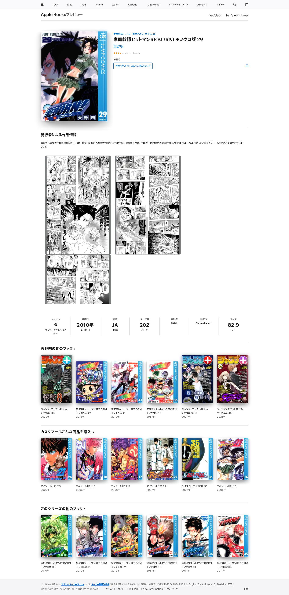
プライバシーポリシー (116, 589)
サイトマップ (172, 589)
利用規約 (133, 589)
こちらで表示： (131, 66)
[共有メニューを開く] (247, 66)
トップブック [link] (215, 15)
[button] (234, 4)
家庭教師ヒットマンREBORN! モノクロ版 (134, 34)
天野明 (118, 46)
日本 (246, 589)
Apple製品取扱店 (100, 584)
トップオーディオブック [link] (237, 15)
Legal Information (152, 589)
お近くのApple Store (72, 584)
